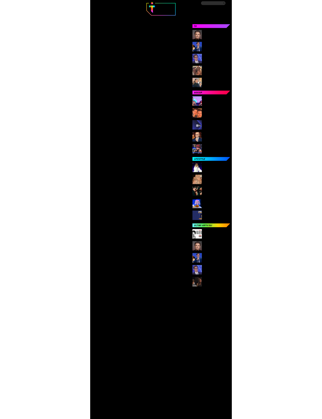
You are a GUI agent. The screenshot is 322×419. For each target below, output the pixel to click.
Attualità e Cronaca (102, 18)
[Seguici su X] (98, 3)
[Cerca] (224, 3)
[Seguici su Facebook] (93, 3)
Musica (147, 18)
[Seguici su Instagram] (103, 3)
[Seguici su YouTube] (113, 3)
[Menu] (228, 3)
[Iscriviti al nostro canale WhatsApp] (118, 3)
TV (121, 18)
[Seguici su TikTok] (108, 3)
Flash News (224, 18)
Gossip (133, 18)
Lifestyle (185, 18)
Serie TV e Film (166, 18)
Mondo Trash (204, 18)
